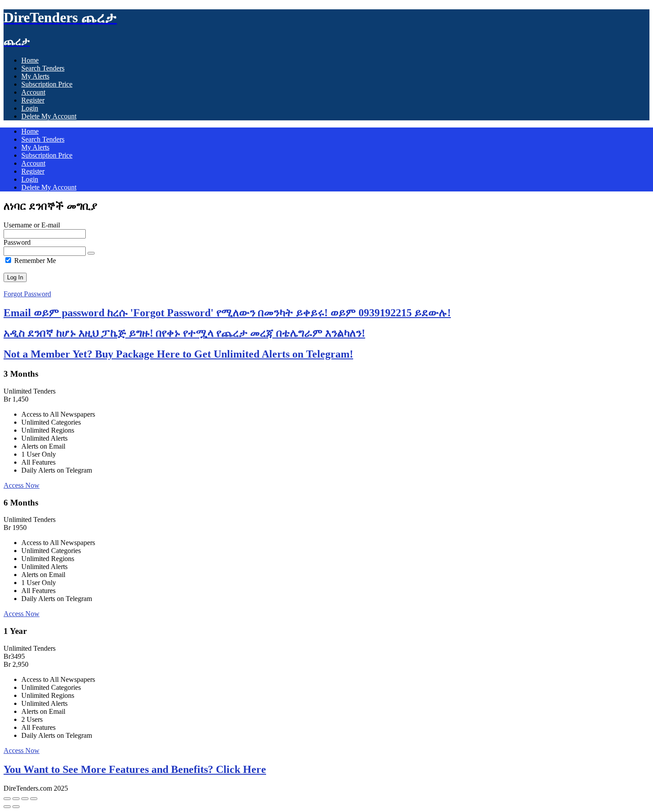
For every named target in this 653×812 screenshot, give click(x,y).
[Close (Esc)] (33, 798)
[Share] (24, 798)
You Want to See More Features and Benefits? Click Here (135, 769)
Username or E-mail (32, 225)
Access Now (22, 485)
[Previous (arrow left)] (7, 806)
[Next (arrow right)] (16, 806)
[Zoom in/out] (7, 798)
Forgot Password (27, 294)
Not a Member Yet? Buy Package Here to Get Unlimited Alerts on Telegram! (178, 354)
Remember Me (34, 260)
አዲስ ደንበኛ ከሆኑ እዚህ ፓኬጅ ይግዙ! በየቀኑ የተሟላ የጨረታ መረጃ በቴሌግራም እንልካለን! (184, 333)
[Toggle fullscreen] (16, 798)
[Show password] (91, 253)
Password (17, 242)
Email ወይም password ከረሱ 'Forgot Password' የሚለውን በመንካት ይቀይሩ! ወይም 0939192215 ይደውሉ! (227, 312)
